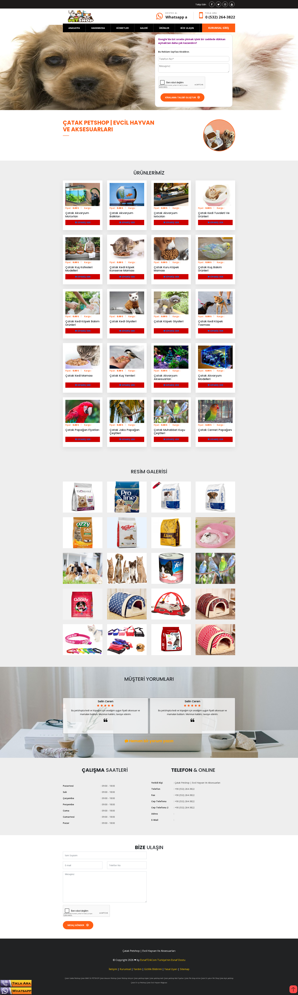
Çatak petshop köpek (141, 978)
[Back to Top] (293, 989)
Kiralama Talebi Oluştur (180, 97)
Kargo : (88, 208)
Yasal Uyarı (170, 969)
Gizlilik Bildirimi (153, 969)
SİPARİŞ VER (83, 222)
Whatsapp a (176, 17)
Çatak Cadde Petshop (72, 978)
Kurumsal (125, 969)
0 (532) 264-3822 (220, 17)
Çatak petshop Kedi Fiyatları (174, 978)
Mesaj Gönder (76, 925)
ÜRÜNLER (164, 28)
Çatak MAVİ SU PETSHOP (90, 978)
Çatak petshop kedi (156, 978)
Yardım (137, 969)
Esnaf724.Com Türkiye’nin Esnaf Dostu (162, 960)
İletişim (113, 969)
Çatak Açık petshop (226, 978)
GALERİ (144, 28)
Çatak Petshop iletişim (125, 978)
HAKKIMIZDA (98, 28)
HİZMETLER (122, 28)
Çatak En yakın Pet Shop (210, 978)
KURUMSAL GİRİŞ (218, 28)
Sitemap (184, 969)
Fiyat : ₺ (72, 208)
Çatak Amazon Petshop (108, 978)
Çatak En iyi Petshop (138, 983)
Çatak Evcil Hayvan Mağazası (156, 983)
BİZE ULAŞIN (187, 28)
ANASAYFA (74, 28)
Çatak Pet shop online (192, 978)
